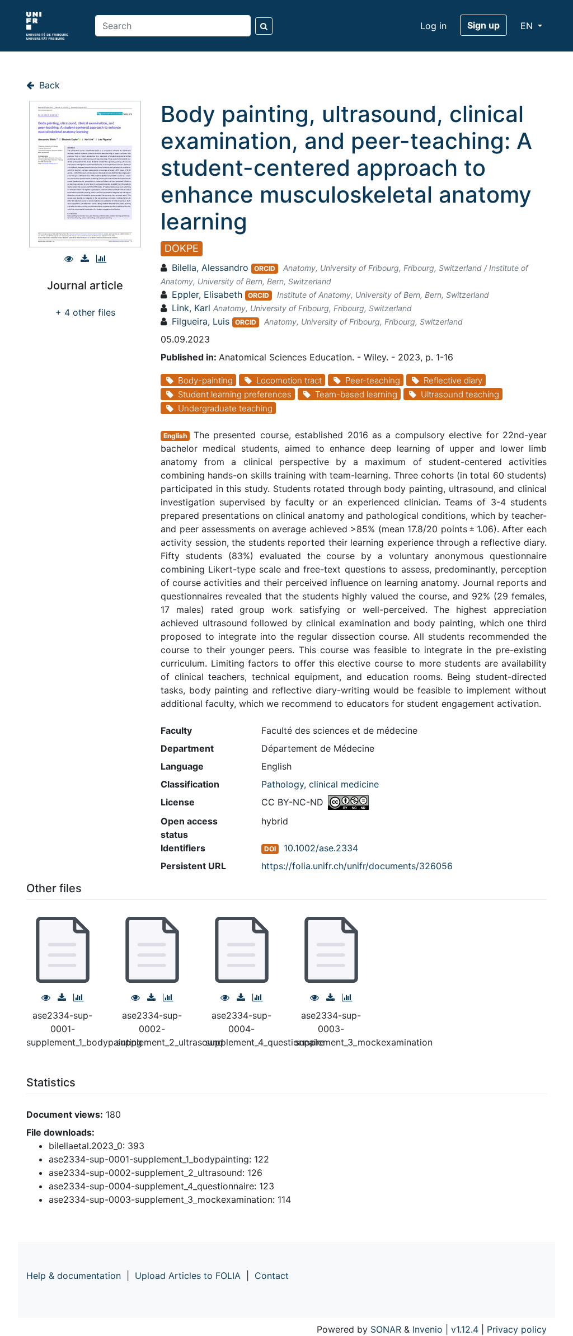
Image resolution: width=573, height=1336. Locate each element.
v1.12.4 (464, 1329)
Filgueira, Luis (200, 321)
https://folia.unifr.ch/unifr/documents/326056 (357, 865)
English (175, 436)
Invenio (427, 1329)
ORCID (264, 268)
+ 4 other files (85, 312)
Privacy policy (517, 1329)
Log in (433, 25)
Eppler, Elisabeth (207, 294)
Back (48, 85)
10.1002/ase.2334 (321, 848)
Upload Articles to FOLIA (188, 1275)
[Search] (264, 26)
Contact (272, 1275)
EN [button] (528, 25)
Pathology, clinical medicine (320, 784)
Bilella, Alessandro (210, 267)
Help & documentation (73, 1275)
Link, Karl (191, 307)
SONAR (385, 1329)
